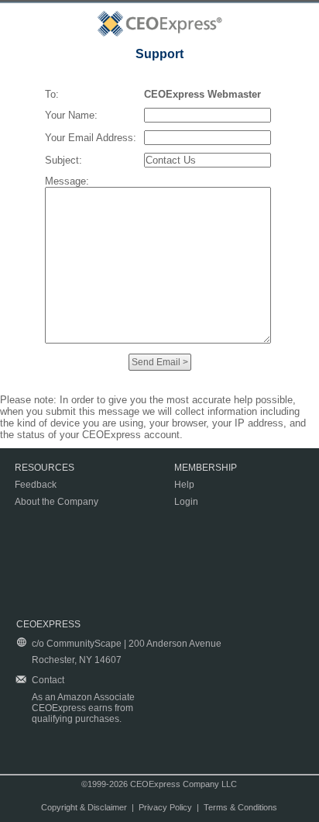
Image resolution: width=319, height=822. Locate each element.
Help (184, 484)
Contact (48, 680)
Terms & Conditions (240, 807)
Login (186, 501)
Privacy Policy (165, 807)
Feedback (36, 484)
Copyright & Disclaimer (84, 807)
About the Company (56, 501)
